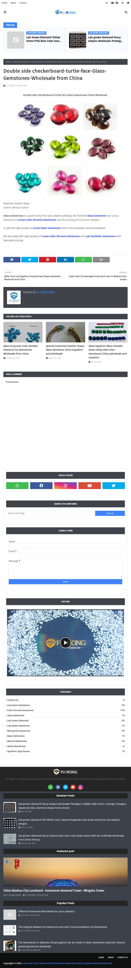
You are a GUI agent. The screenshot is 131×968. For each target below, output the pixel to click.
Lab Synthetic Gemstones (100, 236)
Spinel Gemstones (66, 746)
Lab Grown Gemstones (66, 725)
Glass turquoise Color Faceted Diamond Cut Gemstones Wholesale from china (20, 349)
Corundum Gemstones (66, 705)
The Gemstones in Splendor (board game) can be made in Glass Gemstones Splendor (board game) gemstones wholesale (71, 944)
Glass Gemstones (21, 62)
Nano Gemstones (66, 736)
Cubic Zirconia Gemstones (66, 710)
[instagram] (122, 3)
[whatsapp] (107, 3)
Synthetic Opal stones (66, 751)
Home (4, 3)
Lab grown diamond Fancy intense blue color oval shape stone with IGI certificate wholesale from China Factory (71, 837)
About (13, 3)
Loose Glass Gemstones (47, 228)
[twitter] (127, 3)
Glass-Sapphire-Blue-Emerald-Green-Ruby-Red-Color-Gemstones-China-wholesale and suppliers (108, 351)
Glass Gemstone (96, 215)
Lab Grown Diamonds (66, 720)
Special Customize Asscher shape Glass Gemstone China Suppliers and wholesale (65, 349)
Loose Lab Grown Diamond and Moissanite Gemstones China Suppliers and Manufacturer (67, 963)
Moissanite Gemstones (66, 731)
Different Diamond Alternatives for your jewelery (46, 911)
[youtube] (112, 3)
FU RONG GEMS (45, 292)
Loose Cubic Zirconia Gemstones (37, 219)
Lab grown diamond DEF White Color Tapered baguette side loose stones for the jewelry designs (69, 821)
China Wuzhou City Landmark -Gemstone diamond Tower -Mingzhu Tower (53, 890)
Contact (23, 3)
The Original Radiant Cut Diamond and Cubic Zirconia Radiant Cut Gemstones (62, 927)
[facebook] (117, 3)
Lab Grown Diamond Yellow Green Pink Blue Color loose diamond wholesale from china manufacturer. (43, 39)
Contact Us (66, 700)
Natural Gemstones (66, 741)
